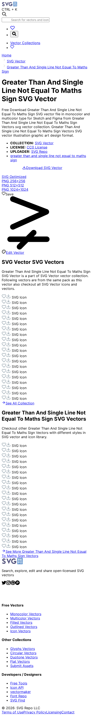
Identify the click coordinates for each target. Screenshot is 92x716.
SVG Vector (44, 143)
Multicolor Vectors (25, 618)
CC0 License (37, 147)
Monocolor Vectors (25, 614)
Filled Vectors (21, 622)
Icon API (17, 687)
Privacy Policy (34, 712)
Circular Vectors (23, 653)
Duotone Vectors (24, 657)
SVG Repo (39, 151)
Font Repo (18, 696)
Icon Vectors (20, 631)
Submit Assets (21, 666)
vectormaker (20, 692)
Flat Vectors (20, 661)
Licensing (53, 712)
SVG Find (17, 700)
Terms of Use (12, 712)
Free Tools (18, 683)
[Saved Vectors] (12, 29)
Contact (67, 712)
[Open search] (14, 34)
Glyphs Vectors (22, 649)
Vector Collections (25, 43)
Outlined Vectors (23, 627)
